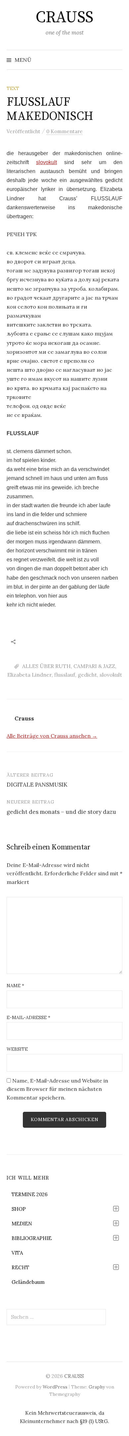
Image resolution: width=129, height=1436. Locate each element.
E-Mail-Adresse (28, 1017)
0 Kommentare (64, 131)
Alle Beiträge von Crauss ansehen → (52, 735)
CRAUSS (64, 18)
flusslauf (64, 674)
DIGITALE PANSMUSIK (37, 784)
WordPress (55, 1387)
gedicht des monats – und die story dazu (61, 811)
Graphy (97, 1387)
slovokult (46, 162)
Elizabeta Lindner (29, 674)
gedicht (87, 674)
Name (15, 986)
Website (17, 1049)
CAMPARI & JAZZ (94, 666)
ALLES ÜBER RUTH (46, 666)
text (13, 88)
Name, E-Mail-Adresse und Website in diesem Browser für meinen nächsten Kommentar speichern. (57, 1089)
